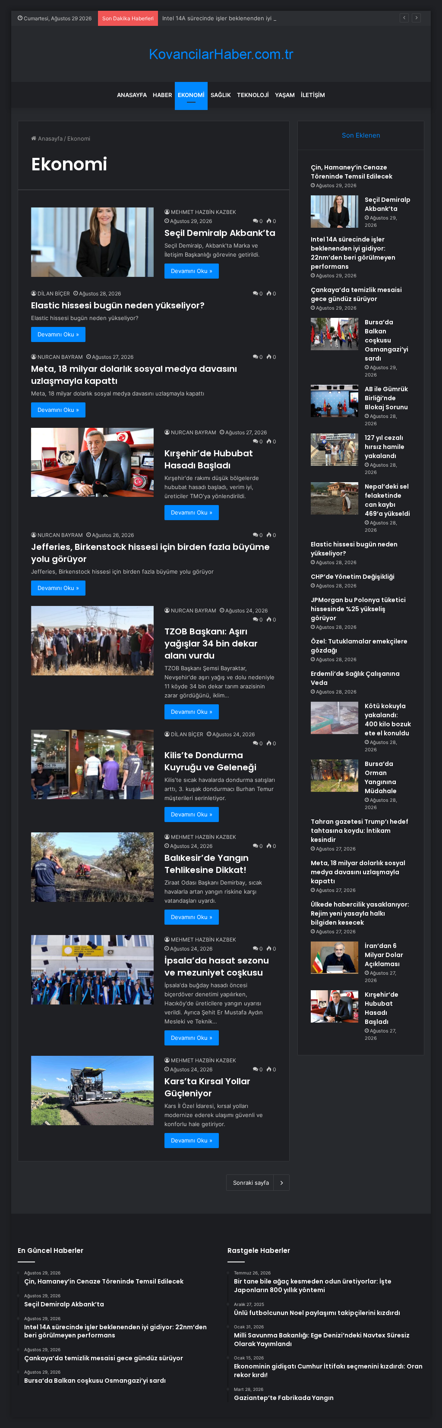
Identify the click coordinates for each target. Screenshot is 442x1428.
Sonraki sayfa (251, 1182)
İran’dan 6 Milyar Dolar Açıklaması (384, 955)
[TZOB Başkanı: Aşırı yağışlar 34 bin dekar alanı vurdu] (92, 640)
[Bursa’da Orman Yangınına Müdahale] (334, 776)
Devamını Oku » (191, 270)
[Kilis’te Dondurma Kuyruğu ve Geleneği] (92, 764)
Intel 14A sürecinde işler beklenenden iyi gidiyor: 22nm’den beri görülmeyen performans (280, 18)
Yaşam (285, 94)
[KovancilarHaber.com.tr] (221, 54)
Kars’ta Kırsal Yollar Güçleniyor (207, 1087)
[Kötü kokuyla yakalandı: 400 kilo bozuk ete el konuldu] (334, 718)
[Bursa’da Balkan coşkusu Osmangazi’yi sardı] (334, 334)
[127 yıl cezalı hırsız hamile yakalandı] (334, 449)
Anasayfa (132, 94)
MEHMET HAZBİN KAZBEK (203, 212)
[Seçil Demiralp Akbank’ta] (92, 241)
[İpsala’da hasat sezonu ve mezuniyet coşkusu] (92, 969)
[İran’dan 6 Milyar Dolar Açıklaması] (334, 958)
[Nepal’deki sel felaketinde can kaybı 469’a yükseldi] (334, 498)
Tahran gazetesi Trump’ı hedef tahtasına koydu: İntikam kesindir (359, 830)
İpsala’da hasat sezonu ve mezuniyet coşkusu (216, 966)
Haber (162, 94)
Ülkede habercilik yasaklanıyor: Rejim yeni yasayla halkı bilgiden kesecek (360, 913)
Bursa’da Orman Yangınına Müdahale (381, 777)
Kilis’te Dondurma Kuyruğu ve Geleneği (210, 761)
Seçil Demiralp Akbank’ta (219, 233)
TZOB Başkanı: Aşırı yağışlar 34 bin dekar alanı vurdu (211, 643)
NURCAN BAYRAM (60, 357)
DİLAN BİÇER (54, 293)
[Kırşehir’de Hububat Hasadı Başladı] (92, 462)
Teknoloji (253, 94)
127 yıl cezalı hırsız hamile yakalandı (384, 446)
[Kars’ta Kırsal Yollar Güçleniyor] (92, 1090)
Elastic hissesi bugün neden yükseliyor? (118, 305)
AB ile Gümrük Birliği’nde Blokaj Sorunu (386, 398)
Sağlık (221, 94)
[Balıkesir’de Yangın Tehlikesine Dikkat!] (92, 866)
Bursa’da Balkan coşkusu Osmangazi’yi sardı (386, 340)
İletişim (313, 94)
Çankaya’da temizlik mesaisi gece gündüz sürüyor (356, 294)
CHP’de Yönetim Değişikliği (353, 576)
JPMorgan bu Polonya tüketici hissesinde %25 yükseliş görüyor (358, 609)
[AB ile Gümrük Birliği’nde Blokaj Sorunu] (334, 401)
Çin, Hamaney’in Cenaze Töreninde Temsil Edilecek (351, 172)
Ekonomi (191, 94)
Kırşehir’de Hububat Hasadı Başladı (208, 459)
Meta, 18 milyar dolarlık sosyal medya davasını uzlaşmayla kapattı (358, 872)
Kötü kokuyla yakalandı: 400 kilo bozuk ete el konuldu (388, 720)
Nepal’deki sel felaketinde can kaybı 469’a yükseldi (387, 500)
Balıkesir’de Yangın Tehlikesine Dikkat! (206, 864)
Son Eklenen (361, 135)
